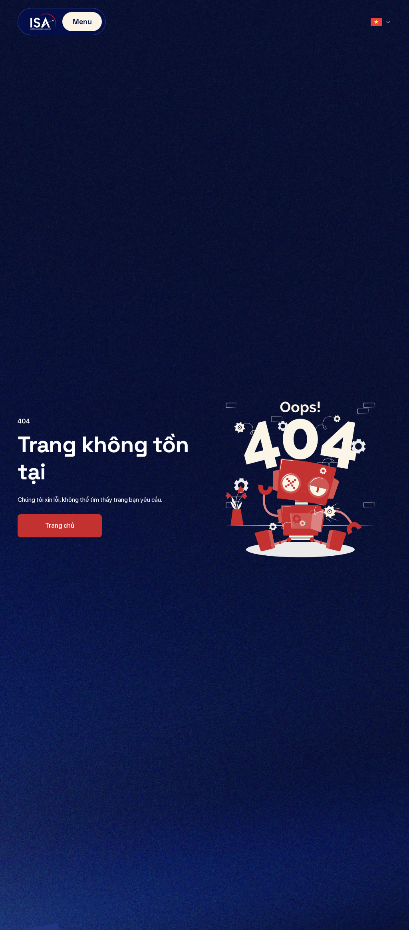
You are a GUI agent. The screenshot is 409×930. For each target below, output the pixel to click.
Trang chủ (59, 525)
